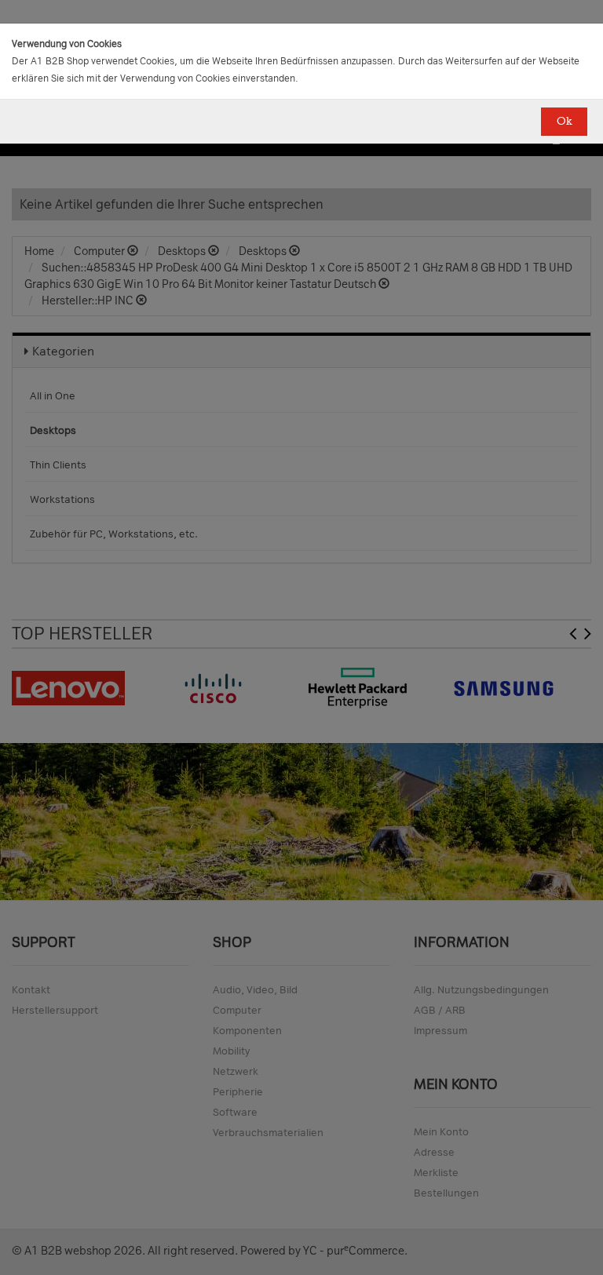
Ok (564, 121)
